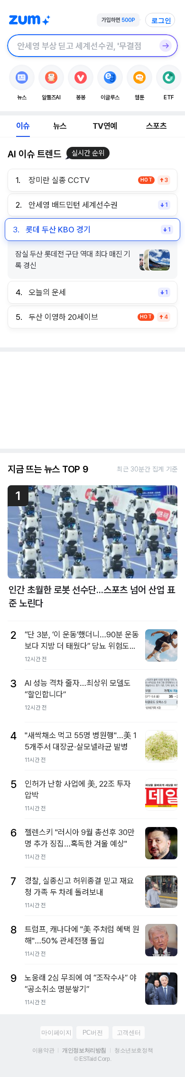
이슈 (22, 126)
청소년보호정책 (133, 1050)
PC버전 (92, 1032)
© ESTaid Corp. (92, 1059)
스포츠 (156, 126)
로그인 (161, 20)
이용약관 (43, 1050)
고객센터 (128, 1032)
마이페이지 (56, 1032)
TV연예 (104, 126)
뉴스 (59, 126)
